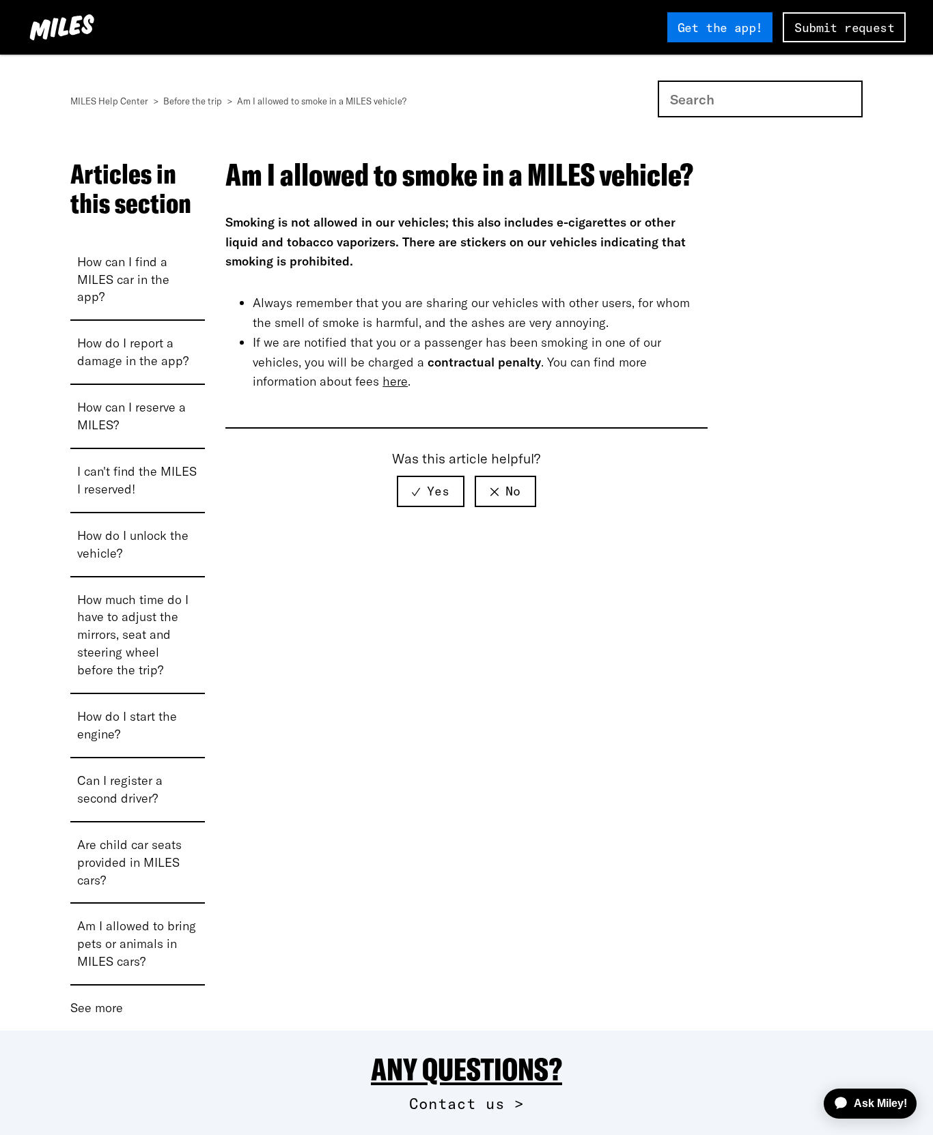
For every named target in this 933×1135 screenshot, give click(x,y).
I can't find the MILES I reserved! (137, 480)
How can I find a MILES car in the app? (123, 279)
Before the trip (193, 101)
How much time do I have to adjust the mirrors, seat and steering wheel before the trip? (133, 635)
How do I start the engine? (127, 725)
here (395, 381)
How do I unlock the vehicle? (133, 544)
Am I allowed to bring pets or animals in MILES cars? (136, 943)
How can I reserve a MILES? (131, 416)
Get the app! (720, 27)
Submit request (844, 27)
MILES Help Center (110, 101)
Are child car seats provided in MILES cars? (129, 862)
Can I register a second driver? (120, 789)
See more (96, 1008)
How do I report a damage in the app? (133, 352)
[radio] (430, 491)
